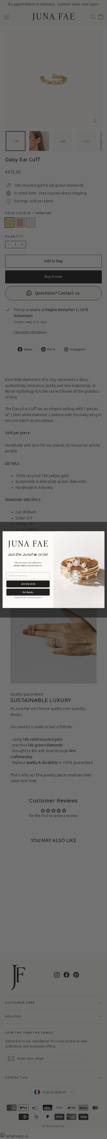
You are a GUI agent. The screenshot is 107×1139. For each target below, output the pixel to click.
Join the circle (28, 583)
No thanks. (28, 592)
